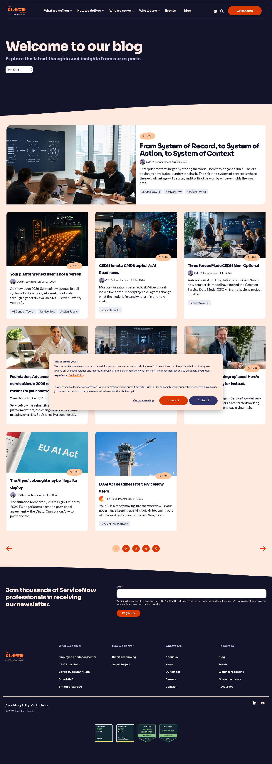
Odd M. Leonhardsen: (159, 161)
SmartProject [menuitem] (121, 664)
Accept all (173, 400)
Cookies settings (143, 400)
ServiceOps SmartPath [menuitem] (74, 672)
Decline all (203, 400)
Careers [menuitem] (170, 679)
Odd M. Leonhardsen (28, 281)
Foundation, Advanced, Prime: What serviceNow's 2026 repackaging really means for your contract (44, 384)
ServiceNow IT (151, 191)
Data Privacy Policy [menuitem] (17, 705)
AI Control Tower (23, 311)
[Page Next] (263, 548)
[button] (255, 703)
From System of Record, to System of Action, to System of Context (199, 150)
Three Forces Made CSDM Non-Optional (223, 265)
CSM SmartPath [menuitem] (69, 664)
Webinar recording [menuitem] (231, 672)
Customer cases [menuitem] (230, 679)
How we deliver (89, 11)
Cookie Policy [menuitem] (39, 705)
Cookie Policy (76, 375)
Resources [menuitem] (226, 686)
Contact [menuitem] (171, 686)
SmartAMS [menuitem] (66, 679)
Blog (187, 11)
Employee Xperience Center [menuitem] (77, 657)
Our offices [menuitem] (172, 672)
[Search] (221, 11)
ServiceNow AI (196, 191)
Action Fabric (69, 311)
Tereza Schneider (20, 398)
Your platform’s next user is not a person (45, 274)
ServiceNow (47, 311)
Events (170, 11)
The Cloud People (115, 498)
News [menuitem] (169, 664)
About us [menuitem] (171, 657)
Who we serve (120, 11)
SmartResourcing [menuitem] (124, 657)
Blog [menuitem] (222, 657)
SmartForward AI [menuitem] (70, 686)
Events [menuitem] (223, 664)
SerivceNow (174, 191)
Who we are (148, 11)
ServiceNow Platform (114, 523)
